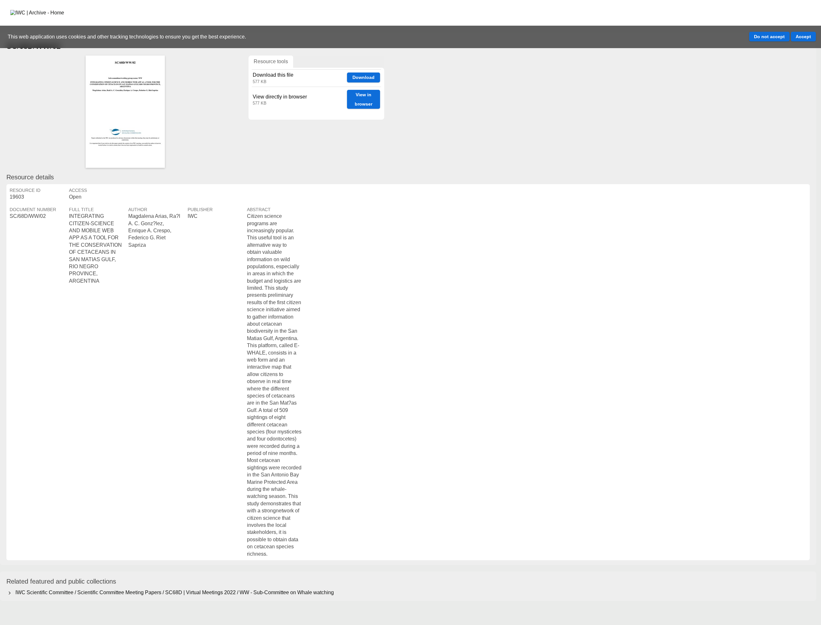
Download (363, 77)
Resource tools (271, 61)
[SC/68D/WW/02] (125, 112)
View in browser (363, 99)
